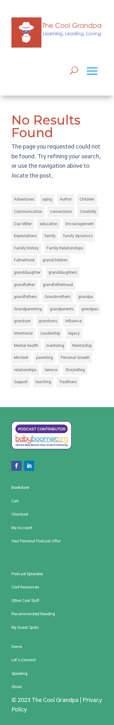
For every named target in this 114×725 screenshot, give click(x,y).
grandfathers (25, 297)
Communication (28, 211)
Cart (15, 501)
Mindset (21, 358)
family (50, 236)
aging (47, 199)
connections (61, 211)
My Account (21, 528)
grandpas (89, 309)
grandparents (61, 309)
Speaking (19, 673)
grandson (22, 321)
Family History (26, 248)
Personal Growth (75, 358)
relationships (25, 370)
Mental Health (26, 346)
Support (21, 382)
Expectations (25, 236)
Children (86, 199)
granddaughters (62, 272)
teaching (43, 382)
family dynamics (77, 236)
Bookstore (20, 487)
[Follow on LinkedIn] (29, 466)
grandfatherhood (58, 285)
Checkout (19, 514)
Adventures (24, 199)
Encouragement (80, 224)
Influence (73, 321)
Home (16, 647)
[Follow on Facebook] (16, 466)
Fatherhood (24, 260)
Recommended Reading (33, 614)
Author (66, 199)
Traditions (68, 382)
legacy (74, 333)
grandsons (48, 321)
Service (50, 370)
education (49, 224)
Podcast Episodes (27, 574)
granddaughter (27, 272)
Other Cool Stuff (25, 601)
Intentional (23, 333)
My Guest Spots (25, 627)
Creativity (88, 211)
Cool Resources (25, 587)
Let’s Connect (23, 660)
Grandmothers (57, 297)
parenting (44, 358)
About (16, 687)
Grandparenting (28, 309)
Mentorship (82, 346)
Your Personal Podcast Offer (35, 541)
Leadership (50, 333)
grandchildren (54, 260)
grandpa (85, 297)
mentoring (55, 346)
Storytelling (75, 370)
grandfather (24, 285)
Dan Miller (23, 224)
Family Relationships (65, 248)
